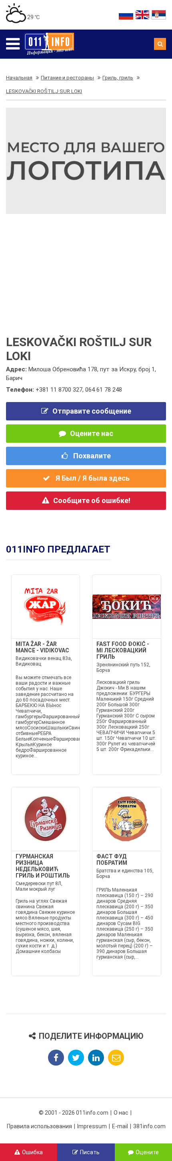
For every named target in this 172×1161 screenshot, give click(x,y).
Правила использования (39, 1126)
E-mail (120, 1126)
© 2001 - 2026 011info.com (73, 1112)
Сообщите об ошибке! (91, 500)
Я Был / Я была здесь (92, 478)
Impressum (92, 1126)
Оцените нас (91, 433)
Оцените (147, 1152)
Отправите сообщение (91, 411)
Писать (90, 1152)
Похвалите (91, 456)
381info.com (149, 1126)
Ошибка (32, 1152)
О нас (121, 1112)
